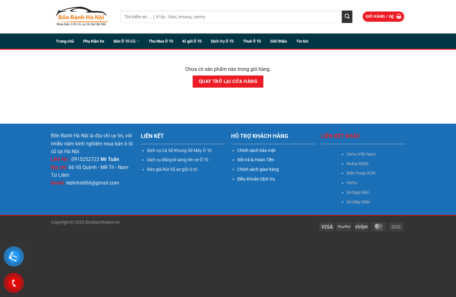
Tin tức (302, 41)
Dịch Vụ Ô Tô (222, 41)
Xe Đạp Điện (357, 192)
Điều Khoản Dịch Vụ (256, 178)
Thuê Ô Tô (252, 41)
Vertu (351, 182)
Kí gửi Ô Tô (192, 41)
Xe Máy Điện (358, 201)
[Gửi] (347, 17)
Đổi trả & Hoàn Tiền (255, 159)
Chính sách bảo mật (256, 150)
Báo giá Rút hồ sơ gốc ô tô (172, 169)
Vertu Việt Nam (361, 154)
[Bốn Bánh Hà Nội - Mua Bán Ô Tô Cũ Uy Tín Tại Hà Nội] (81, 16)
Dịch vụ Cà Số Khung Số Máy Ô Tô (179, 150)
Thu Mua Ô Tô (161, 41)
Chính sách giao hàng (258, 169)
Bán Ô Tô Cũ (124, 41)
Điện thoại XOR (360, 173)
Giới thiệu (278, 41)
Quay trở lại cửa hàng (228, 81)
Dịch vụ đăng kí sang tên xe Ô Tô (177, 159)
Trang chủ (65, 41)
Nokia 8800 (357, 163)
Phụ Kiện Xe (93, 41)
